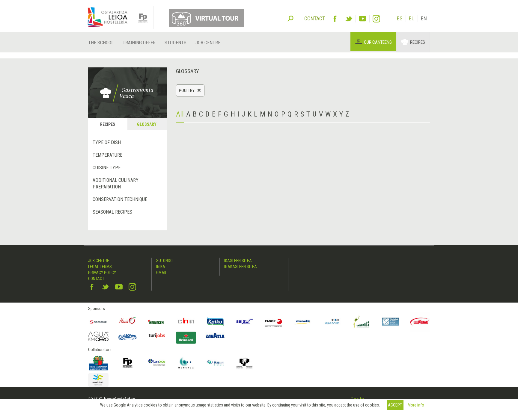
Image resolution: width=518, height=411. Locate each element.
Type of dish (107, 142)
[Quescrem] (128, 337)
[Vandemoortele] (303, 322)
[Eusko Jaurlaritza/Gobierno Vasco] (98, 363)
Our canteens (378, 42)
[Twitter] (349, 18)
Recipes (417, 42)
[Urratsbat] (98, 380)
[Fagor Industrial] (273, 322)
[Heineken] (157, 322)
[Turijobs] (157, 335)
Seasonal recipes (112, 212)
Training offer (139, 43)
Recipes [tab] (107, 124)
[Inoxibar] (420, 322)
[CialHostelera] (186, 322)
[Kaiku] (215, 322)
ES (400, 18)
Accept (395, 405)
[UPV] (244, 363)
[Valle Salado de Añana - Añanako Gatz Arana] (390, 322)
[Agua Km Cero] (98, 336)
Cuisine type (107, 167)
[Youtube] (362, 18)
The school (101, 43)
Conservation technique (120, 199)
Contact (96, 278)
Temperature (107, 155)
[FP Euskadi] (128, 363)
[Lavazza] (215, 335)
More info (416, 405)
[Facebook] (335, 18)
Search (290, 17)
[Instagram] (376, 18)
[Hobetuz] (186, 363)
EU (412, 18)
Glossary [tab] (146, 124)
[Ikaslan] (215, 363)
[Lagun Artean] (332, 322)
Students (175, 43)
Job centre (207, 43)
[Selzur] (244, 322)
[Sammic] (98, 322)
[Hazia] (128, 322)
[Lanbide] (157, 363)
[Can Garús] (361, 322)
